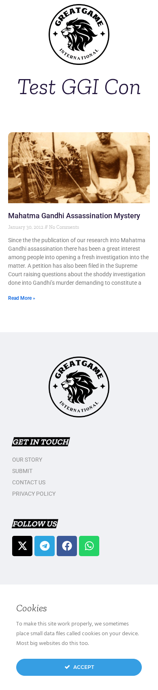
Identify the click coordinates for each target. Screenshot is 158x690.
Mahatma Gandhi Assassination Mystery (74, 215)
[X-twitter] (22, 546)
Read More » (21, 298)
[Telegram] (44, 546)
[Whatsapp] (89, 546)
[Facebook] (67, 546)
